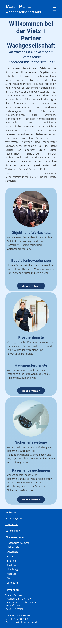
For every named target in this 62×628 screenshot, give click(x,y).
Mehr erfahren (31, 285)
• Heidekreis (12, 547)
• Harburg (11, 573)
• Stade (9, 578)
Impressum (11, 524)
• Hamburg (11, 569)
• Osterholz (11, 551)
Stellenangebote (14, 518)
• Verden (10, 556)
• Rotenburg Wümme (17, 543)
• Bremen (10, 560)
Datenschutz (12, 530)
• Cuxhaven (11, 565)
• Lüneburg (11, 582)
